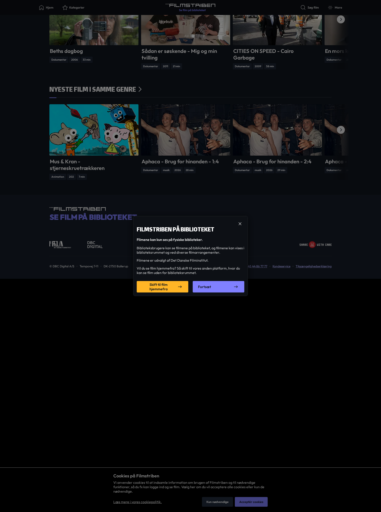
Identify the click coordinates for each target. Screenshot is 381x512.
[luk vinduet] (239, 224)
